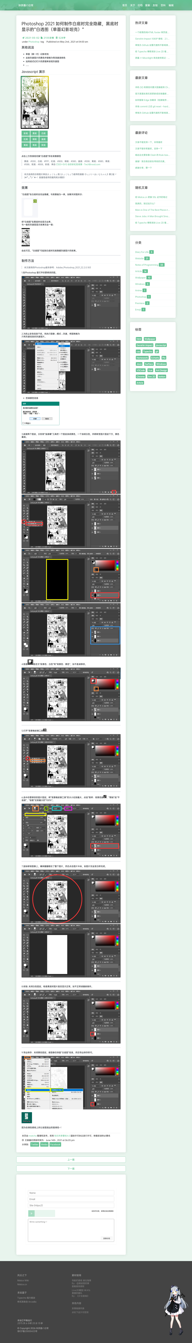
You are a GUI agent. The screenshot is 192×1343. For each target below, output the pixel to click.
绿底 (35, 139)
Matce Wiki (23, 1280)
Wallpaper (142, 277)
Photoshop (33, 41)
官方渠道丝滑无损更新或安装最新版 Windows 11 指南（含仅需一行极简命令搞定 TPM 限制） (155, 93)
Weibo (44, 1144)
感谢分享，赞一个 (143, 167)
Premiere (141, 303)
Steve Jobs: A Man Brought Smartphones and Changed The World (155, 216)
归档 (140, 5)
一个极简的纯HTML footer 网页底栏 (153, 32)
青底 (35, 145)
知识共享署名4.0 (62, 1135)
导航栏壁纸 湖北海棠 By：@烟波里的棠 (81, 1282)
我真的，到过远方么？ (146, 203)
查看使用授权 (78, 1286)
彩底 (26, 133)
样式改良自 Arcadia (26, 1301)
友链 (155, 5)
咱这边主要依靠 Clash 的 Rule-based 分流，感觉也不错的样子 (155, 154)
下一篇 (71, 1168)
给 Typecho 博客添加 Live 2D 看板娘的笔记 (155, 51)
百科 (163, 5)
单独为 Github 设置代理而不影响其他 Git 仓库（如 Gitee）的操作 (155, 45)
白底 (43, 133)
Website (141, 258)
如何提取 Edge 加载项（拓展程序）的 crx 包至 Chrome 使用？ (155, 100)
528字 (62, 37)
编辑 (171, 5)
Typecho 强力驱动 (26, 1297)
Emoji (139, 309)
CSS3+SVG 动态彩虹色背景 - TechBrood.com (78, 164)
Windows (141, 284)
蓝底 (43, 139)
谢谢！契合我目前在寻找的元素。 (151, 161)
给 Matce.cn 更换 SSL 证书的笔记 (152, 197)
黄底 (26, 145)
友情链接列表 (78, 1308)
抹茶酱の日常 (25, 5)
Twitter (34, 1144)
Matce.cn (22, 1284)
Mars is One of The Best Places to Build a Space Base (155, 209)
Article (140, 271)
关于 (132, 5)
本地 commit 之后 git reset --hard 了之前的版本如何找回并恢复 (155, 106)
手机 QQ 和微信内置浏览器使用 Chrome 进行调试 (155, 87)
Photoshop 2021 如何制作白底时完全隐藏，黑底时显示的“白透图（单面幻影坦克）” (70, 26)
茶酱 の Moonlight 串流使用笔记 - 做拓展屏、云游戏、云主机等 (155, 57)
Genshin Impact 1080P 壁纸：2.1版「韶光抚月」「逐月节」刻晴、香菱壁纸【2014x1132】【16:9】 (155, 38)
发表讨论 (106, 1238)
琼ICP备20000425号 (27, 1331)
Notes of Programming (149, 264)
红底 (26, 139)
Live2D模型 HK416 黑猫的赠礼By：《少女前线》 (81, 1293)
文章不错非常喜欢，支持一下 (148, 148)
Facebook (55, 1144)
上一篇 (71, 1159)
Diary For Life (143, 252)
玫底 (43, 145)
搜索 (147, 5)
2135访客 (48, 37)
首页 (124, 5)
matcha (33, 1135)
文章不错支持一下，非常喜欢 (148, 142)
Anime (140, 290)
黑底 (35, 133)
